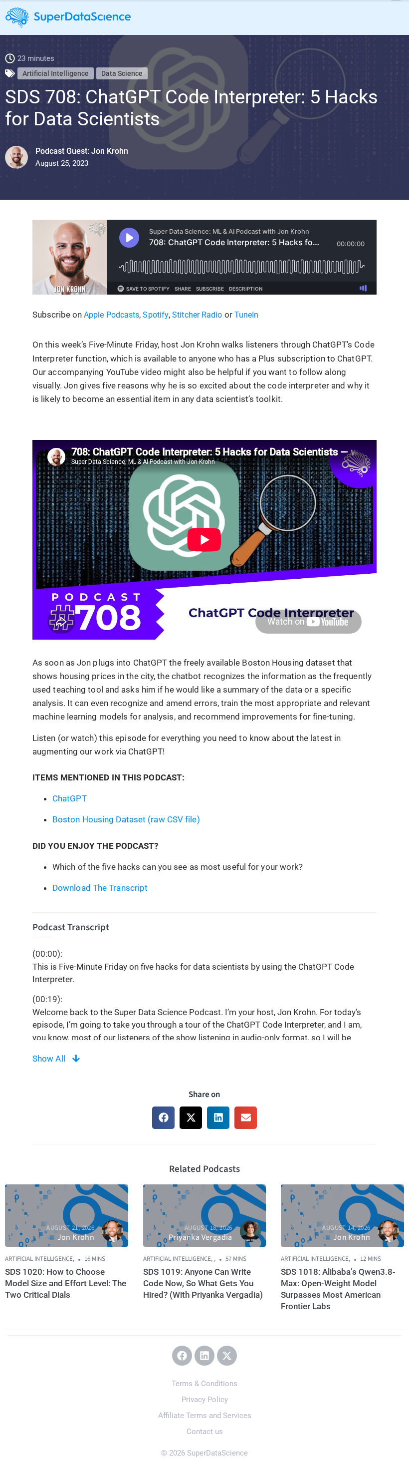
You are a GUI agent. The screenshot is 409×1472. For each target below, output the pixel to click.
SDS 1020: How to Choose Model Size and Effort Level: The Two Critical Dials (65, 1283)
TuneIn (246, 315)
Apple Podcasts (111, 315)
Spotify (156, 315)
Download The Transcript (100, 888)
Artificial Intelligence (55, 73)
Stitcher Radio (197, 315)
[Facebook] (182, 1356)
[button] (163, 1117)
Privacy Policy (205, 1399)
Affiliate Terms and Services (204, 1415)
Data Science (122, 73)
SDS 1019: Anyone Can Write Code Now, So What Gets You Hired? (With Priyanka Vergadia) (203, 1283)
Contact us (205, 1431)
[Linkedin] (204, 1356)
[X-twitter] (227, 1356)
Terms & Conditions (204, 1383)
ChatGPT (69, 798)
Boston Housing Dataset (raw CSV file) (126, 819)
